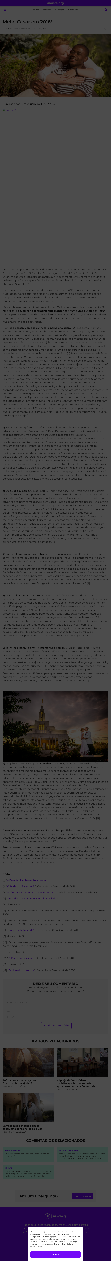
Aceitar (55, 1254)
